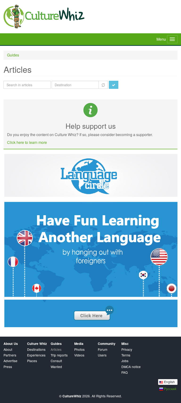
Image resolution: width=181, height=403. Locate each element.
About (8, 349)
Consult (56, 361)
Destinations (36, 349)
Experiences (36, 355)
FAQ (124, 372)
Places (32, 361)
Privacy (126, 349)
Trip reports (59, 355)
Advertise (10, 361)
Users (102, 355)
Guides (13, 55)
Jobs (124, 361)
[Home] (90, 16)
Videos (79, 355)
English (169, 381)
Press (8, 366)
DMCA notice (131, 366)
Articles (56, 349)
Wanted (56, 366)
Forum (102, 349)
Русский (169, 388)
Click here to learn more (27, 142)
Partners (10, 355)
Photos (79, 349)
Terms (125, 355)
